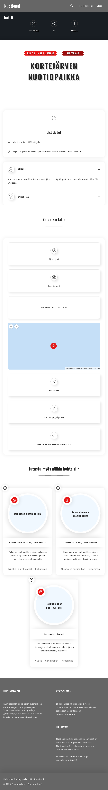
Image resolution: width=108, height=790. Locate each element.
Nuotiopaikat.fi (12, 7)
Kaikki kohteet (86, 5)
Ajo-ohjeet (54, 259)
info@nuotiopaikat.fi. (66, 714)
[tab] (54, 171)
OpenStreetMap (81, 368)
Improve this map (93, 368)
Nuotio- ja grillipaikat (40, 53)
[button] (54, 171)
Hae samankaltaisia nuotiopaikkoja (54, 444)
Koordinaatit (54, 286)
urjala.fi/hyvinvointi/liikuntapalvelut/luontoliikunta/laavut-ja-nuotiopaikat (47, 151)
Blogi (99, 5)
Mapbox (70, 368)
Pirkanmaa (73, 53)
